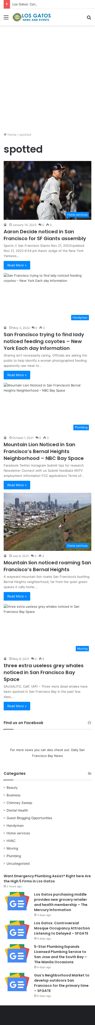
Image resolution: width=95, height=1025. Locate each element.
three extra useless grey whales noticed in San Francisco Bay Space (44, 672)
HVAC (11, 841)
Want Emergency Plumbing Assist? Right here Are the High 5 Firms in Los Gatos (47, 879)
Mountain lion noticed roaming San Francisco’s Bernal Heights (47, 566)
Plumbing (14, 856)
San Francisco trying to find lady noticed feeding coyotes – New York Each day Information (44, 341)
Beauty (12, 788)
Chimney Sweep (19, 803)
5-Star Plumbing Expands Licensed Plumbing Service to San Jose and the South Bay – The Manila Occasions (60, 954)
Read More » (17, 265)
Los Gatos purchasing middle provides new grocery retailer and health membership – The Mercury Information (60, 902)
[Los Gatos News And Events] (31, 17)
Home (12, 134)
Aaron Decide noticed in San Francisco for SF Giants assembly (45, 235)
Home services (18, 833)
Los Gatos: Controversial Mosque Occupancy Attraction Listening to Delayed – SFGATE (62, 928)
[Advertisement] (47, 80)
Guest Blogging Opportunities (29, 818)
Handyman (15, 825)
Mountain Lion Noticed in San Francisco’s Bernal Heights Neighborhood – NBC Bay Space (44, 451)
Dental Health (17, 810)
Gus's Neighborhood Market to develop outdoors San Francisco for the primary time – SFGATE (61, 983)
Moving (12, 848)
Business (13, 795)
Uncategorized (18, 863)
